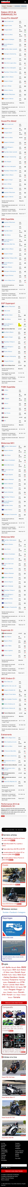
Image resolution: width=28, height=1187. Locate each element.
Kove (18, 982)
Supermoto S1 (7, 630)
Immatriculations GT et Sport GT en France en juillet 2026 (13, 853)
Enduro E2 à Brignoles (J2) (10, 781)
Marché (3, 1147)
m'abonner (24, 6)
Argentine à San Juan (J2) (10, 686)
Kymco (5, 984)
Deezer (17, 1156)
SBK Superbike (7, 219)
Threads (17, 1147)
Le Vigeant (6, 398)
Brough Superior (7, 970)
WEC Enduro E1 (8, 678)
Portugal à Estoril (8, 29)
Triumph (9, 994)
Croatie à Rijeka (7, 645)
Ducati (17, 972)
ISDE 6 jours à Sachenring (10, 756)
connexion (17, 6)
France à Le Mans (8, 34)
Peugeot (12, 989)
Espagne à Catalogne (9, 39)
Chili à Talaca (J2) (8, 681)
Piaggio (19, 989)
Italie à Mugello (7, 58)
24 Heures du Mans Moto (10, 751)
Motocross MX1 (7, 443)
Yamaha (16, 997)
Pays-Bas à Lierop (8, 505)
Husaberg (5, 980)
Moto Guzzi (22, 974)
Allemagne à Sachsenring (10, 54)
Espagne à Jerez (8, 25)
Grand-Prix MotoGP (9, 18)
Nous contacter (5, 1180)
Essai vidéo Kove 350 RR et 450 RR (14, 849)
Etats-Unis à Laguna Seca (10, 63)
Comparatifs (7, 1007)
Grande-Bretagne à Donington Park (7, 240)
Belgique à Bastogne (9, 479)
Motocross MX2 (7, 536)
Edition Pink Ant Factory (7, 1178)
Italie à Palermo (7, 636)
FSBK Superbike (8, 386)
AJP (3, 967)
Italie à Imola (7, 226)
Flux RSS (17, 1158)
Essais (5, 864)
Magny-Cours (7, 408)
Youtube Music (19, 1152)
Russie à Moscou (8, 267)
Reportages (7, 918)
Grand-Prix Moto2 (8, 121)
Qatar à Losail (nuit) (8, 21)
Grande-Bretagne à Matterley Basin (7, 501)
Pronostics (4, 1160)
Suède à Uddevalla (8, 483)
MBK (4, 987)
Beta (18, 967)
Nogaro (5, 394)
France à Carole (8, 655)
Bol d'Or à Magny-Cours (9, 737)
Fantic (10, 975)
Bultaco (23, 970)
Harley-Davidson (11, 977)
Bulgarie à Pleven (8, 641)
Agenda (3, 1157)
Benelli (14, 967)
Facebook (13, 912)
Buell (18, 970)
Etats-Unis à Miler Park (9, 244)
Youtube (5, 912)
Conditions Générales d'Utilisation (10, 1174)
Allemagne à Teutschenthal (10, 514)
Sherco (15, 992)
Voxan (10, 997)
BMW (23, 967)
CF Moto (6, 972)
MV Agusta (19, 987)
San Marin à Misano (8, 77)
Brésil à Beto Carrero (9, 465)
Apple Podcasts (19, 1151)
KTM (22, 982)
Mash (17, 984)
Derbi (12, 972)
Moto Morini (11, 987)
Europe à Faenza (8, 509)
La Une (3, 1143)
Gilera (15, 975)
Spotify (17, 1154)
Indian (5, 982)
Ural (14, 995)
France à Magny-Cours (9, 280)
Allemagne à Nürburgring (10, 271)
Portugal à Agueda (8, 474)
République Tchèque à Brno (10, 72)
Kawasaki (12, 982)
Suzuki (21, 992)
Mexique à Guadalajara (9, 460)
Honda (21, 977)
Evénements (6, 734)
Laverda (11, 984)
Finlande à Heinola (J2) (9, 708)
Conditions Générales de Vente (9, 1176)
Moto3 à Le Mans (8, 746)
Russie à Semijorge (8, 492)
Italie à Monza (7, 235)
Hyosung (22, 980)
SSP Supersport (8, 303)
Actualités (3, 1145)
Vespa (18, 995)
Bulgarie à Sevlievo (8, 450)
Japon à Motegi (7, 86)
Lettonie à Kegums (8, 488)
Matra (22, 984)
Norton (6, 990)
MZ (25, 987)
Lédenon (6, 403)
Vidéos (3, 1153)
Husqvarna (14, 979)
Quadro (9, 992)
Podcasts (3, 1155)
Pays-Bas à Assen (8, 230)
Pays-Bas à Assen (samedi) (10, 49)
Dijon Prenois (7, 413)
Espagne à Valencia (8, 98)
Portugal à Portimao (8, 275)
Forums (3, 1158)
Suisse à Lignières (8, 650)
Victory (23, 995)
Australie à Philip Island (9, 94)
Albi (5, 420)
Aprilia (8, 967)
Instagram (21, 912)
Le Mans (6, 390)
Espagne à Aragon (8, 81)
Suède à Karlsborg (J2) (9, 704)
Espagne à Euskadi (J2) (9, 690)
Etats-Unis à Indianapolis (10, 67)
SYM (3, 994)
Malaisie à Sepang (8, 90)
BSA (14, 969)
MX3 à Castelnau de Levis (10, 742)
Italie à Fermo (7, 455)
